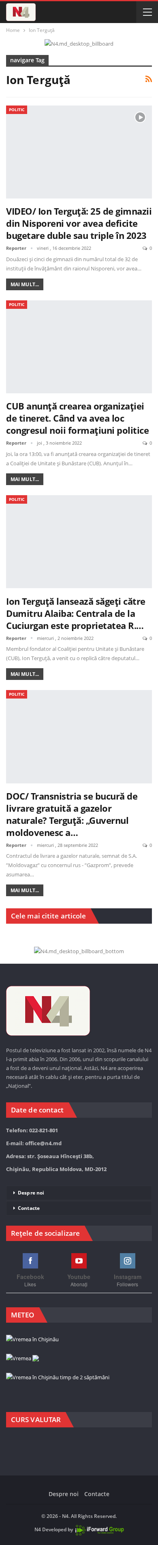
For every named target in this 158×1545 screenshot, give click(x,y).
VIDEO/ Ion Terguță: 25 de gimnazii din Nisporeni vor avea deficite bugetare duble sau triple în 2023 (79, 223)
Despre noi (31, 1192)
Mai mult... (25, 284)
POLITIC (16, 109)
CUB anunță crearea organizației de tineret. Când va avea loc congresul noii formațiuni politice (77, 418)
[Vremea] (22, 1358)
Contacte (29, 1208)
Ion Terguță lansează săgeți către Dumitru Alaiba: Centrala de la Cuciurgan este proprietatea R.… (75, 613)
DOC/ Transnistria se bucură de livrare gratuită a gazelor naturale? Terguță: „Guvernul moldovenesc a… (71, 814)
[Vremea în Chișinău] (32, 1339)
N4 (37, 1529)
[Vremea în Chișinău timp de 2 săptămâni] (57, 1377)
